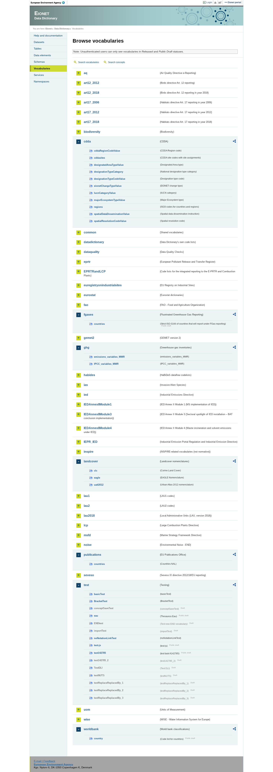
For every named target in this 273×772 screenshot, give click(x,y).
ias (86, 384)
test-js (97, 645)
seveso (89, 575)
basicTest (99, 594)
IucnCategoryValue (105, 193)
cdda (87, 141)
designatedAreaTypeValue (109, 164)
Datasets (39, 42)
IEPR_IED (91, 441)
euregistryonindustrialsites (103, 285)
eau (96, 615)
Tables (37, 48)
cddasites (99, 157)
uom (87, 709)
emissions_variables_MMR (109, 356)
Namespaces (41, 81)
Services (39, 74)
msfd (87, 535)
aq (85, 73)
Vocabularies (42, 68)
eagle (97, 477)
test (86, 585)
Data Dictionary (61, 29)
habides (89, 375)
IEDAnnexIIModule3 (98, 414)
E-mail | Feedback (44, 761)
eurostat (89, 295)
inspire (88, 451)
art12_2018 (91, 92)
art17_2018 (91, 121)
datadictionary (94, 242)
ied (86, 394)
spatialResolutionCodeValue (110, 221)
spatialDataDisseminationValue (111, 214)
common (90, 232)
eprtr (87, 261)
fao (86, 304)
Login (209, 2)
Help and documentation (48, 35)
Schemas (39, 61)
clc (95, 470)
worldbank (91, 729)
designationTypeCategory (108, 171)
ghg (86, 347)
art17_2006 (91, 102)
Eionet (49, 29)
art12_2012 (91, 82)
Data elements (42, 55)
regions (98, 207)
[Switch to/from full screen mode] (221, 2)
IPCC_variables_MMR (106, 363)
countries (99, 323)
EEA (49, 2)
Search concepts (116, 62)
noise (88, 544)
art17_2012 (91, 112)
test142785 (100, 652)
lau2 (87, 505)
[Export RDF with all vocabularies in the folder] (234, 141)
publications (92, 554)
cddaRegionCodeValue (107, 150)
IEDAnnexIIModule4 (98, 428)
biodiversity (92, 131)
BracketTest (100, 601)
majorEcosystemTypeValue (109, 200)
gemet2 (89, 337)
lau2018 (89, 515)
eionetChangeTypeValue (107, 185)
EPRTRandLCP (95, 271)
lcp (86, 525)
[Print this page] (216, 2)
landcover (91, 461)
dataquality (91, 251)
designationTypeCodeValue (109, 178)
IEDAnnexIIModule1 (98, 404)
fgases (88, 314)
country (98, 738)
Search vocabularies (88, 62)
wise (87, 719)
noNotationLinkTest (105, 638)
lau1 (87, 495)
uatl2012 (98, 484)
